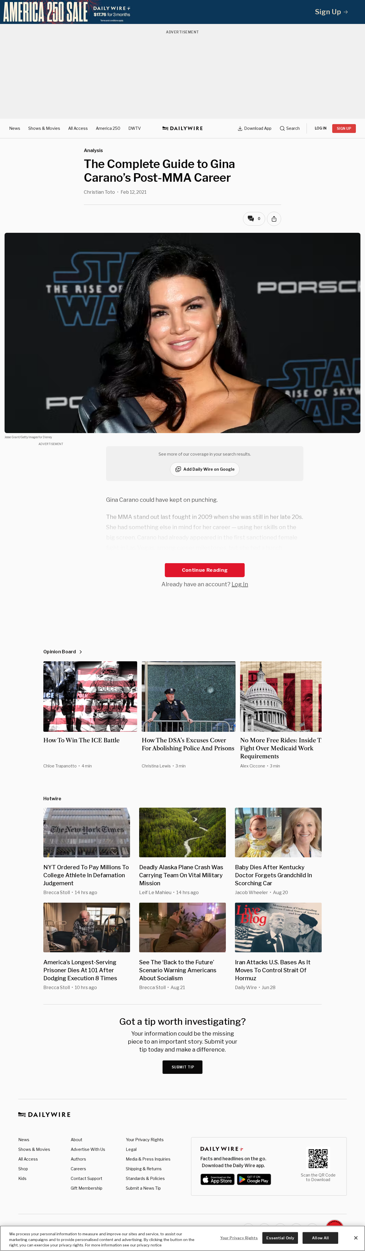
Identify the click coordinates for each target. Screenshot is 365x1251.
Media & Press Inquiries (148, 1159)
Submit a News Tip (143, 1188)
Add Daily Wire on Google (209, 469)
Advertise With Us (88, 1149)
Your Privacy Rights (145, 1139)
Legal (131, 1149)
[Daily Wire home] (182, 128)
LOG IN (321, 128)
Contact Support (86, 1178)
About (76, 1139)
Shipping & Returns (144, 1168)
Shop (23, 1168)
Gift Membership (86, 1188)
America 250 (108, 128)
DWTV (134, 128)
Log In (240, 584)
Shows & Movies (44, 128)
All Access (78, 128)
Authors (78, 1159)
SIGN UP (344, 128)
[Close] (356, 1238)
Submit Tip (183, 1067)
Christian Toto (99, 192)
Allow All (320, 1237)
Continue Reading (205, 570)
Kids (22, 1178)
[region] (182, 1238)
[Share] (274, 219)
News (14, 128)
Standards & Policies (145, 1178)
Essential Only (280, 1237)
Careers (78, 1168)
